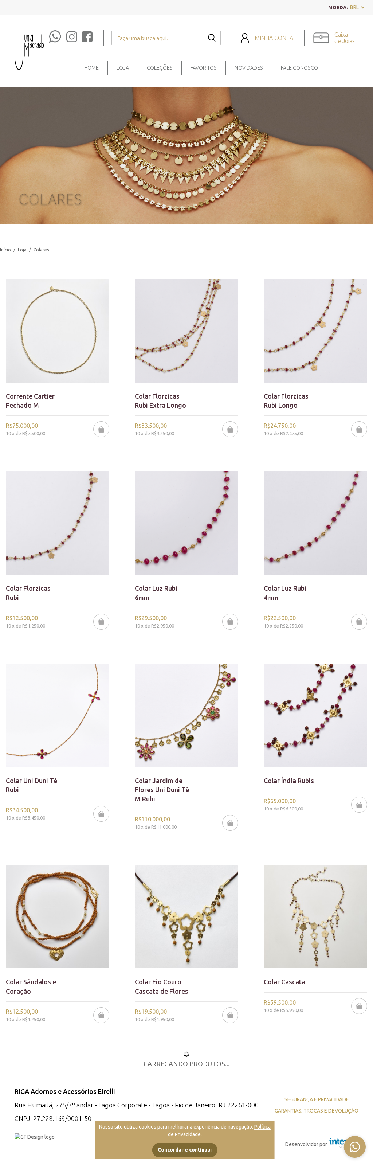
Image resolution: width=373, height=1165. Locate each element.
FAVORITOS (204, 68)
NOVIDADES (249, 68)
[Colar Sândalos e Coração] (57, 916)
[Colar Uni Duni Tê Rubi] (57, 715)
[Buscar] (211, 38)
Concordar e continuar (185, 1150)
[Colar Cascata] (315, 916)
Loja (22, 249)
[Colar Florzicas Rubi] (57, 523)
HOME (91, 68)
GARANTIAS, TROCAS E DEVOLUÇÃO (316, 1111)
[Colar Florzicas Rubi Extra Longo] (186, 331)
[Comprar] (101, 429)
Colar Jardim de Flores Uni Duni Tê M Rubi (162, 789)
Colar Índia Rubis (289, 780)
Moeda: (338, 7)
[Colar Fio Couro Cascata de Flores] (186, 916)
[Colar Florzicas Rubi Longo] (315, 331)
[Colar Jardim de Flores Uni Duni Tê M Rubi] (186, 715)
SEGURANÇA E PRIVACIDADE (316, 1099)
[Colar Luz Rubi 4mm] (315, 523)
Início (5, 249)
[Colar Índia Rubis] (315, 715)
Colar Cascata (284, 981)
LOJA (123, 68)
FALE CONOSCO (299, 68)
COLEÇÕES (160, 68)
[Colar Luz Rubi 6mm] (186, 523)
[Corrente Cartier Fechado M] (57, 331)
